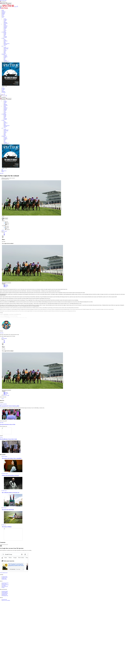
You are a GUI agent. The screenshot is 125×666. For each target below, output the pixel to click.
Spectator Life (4, 170)
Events (3, 14)
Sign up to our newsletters (6, 600)
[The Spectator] (8, 6)
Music (5, 42)
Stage (5, 45)
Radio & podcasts (6, 43)
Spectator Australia (5, 591)
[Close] (1, 546)
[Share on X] (4, 341)
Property (5, 50)
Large (8, 224)
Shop (3, 17)
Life (2, 46)
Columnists (5, 56)
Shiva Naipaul (4, 507)
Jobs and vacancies (5, 586)
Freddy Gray (4, 524)
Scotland (5, 37)
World (5, 34)
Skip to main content (3, 0)
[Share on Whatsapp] (4, 342)
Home (3, 10)
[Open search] (0, 94)
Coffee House (4, 32)
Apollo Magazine (4, 592)
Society (5, 33)
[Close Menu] (1, 95)
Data (4, 35)
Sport (5, 51)
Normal (7, 227)
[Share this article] (3, 236)
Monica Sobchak (4, 456)
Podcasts (3, 12)
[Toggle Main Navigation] (1, 6)
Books (5, 57)
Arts (4, 39)
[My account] (17, 6)
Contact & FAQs (4, 576)
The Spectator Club (5, 595)
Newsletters (6, 23)
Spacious (8, 229)
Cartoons (5, 60)
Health (5, 53)
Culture (5, 20)
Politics (5, 18)
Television (5, 44)
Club (2, 15)
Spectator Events (4, 594)
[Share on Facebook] (4, 340)
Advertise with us (4, 577)
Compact (7, 226)
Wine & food (6, 48)
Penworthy (1, 332)
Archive (3, 16)
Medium (7, 223)
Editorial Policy (4, 579)
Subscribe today (4, 599)
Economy (5, 36)
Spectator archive (4, 593)
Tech (4, 21)
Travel (5, 49)
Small (7, 221)
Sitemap (3, 587)
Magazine (5, 22)
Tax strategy (4, 585)
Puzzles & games (6, 61)
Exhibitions (5, 40)
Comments (5, 231)
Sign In (15, 6)
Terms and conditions (5, 584)
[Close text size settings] (3, 219)
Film (4, 41)
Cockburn (5, 19)
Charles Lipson (4, 490)
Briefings (3, 13)
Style (4, 52)
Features (5, 55)
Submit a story (4, 578)
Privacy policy (4, 583)
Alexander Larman (5, 473)
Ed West (1, 437)
